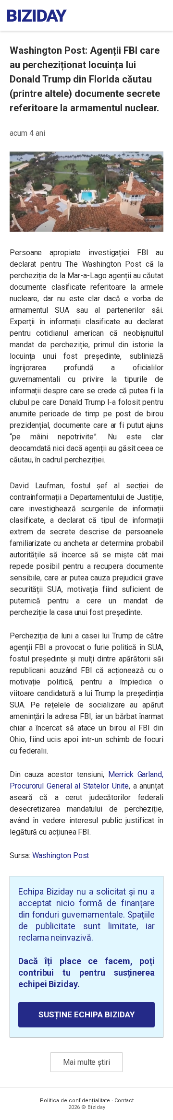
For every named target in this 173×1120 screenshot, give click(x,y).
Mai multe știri (86, 1062)
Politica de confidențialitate (75, 1100)
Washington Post (60, 855)
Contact (124, 1100)
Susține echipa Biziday (86, 1014)
